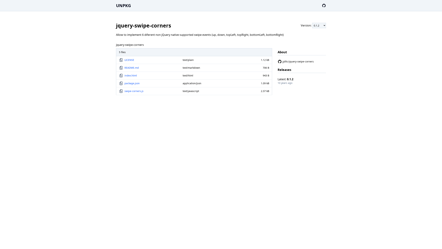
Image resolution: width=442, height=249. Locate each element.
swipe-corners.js (133, 91)
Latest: (285, 79)
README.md (131, 67)
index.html (130, 75)
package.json (132, 83)
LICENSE (129, 60)
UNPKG (123, 5)
